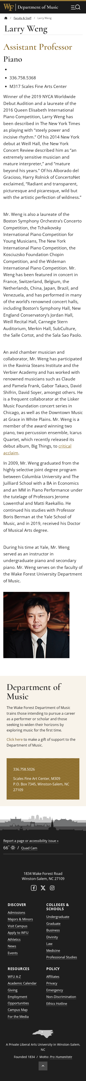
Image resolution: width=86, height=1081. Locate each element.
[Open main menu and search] (75, 7)
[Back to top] (43, 1066)
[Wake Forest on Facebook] (34, 889)
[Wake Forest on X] (43, 889)
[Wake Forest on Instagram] (52, 889)
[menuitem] (9, 18)
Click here (15, 739)
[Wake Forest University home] (9, 7)
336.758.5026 (24, 769)
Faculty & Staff (22, 18)
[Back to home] (5, 18)
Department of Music (38, 7)
